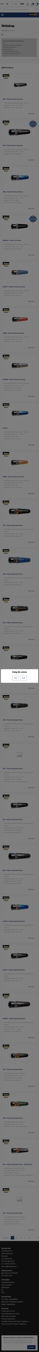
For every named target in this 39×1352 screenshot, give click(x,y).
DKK (15, 678)
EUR (23, 678)
